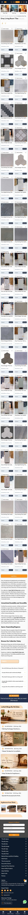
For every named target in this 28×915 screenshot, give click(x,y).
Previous (2, 9)
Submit (14, 834)
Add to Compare (6, 28)
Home (2, 16)
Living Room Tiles (11, 16)
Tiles (6, 16)
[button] (13, 668)
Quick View (10, 49)
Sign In (17, 2)
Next (25, 9)
